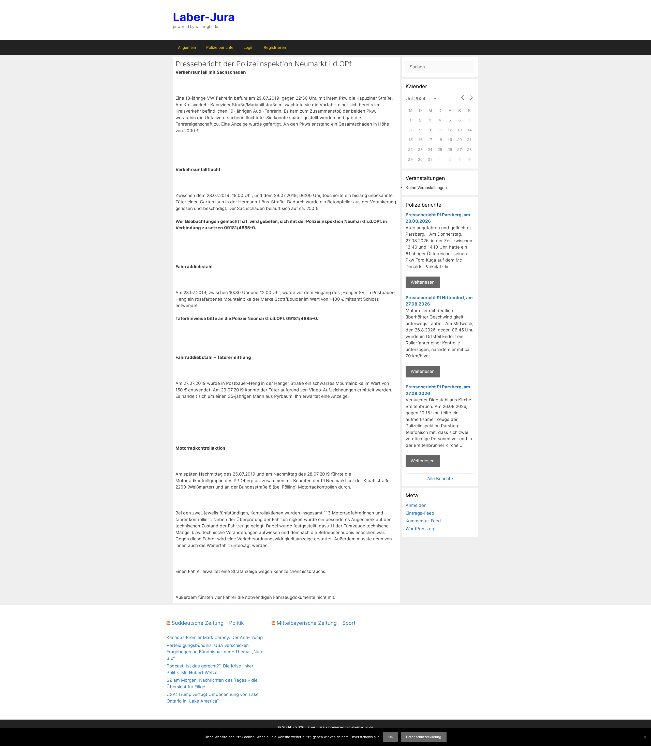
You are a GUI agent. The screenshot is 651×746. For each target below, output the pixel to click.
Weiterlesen (423, 282)
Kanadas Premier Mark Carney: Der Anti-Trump (215, 637)
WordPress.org (421, 528)
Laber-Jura (204, 17)
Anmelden (416, 505)
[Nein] (644, 736)
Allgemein (187, 47)
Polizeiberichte (219, 47)
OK (390, 737)
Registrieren (275, 47)
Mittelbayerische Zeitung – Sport (316, 623)
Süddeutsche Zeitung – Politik (208, 623)
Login (249, 47)
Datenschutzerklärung (423, 737)
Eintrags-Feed (420, 513)
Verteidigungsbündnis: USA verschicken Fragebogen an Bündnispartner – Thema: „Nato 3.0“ (215, 652)
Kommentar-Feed (423, 520)
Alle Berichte (440, 478)
